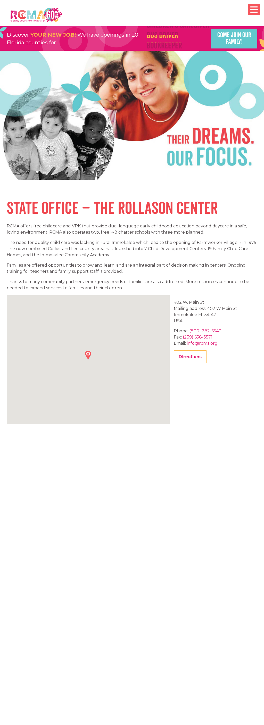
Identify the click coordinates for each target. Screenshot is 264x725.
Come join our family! (234, 38)
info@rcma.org (202, 343)
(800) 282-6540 (205, 330)
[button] (88, 355)
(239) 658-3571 (197, 337)
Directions (190, 356)
